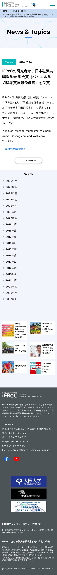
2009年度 (11, 286)
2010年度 (11, 280)
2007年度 (11, 299)
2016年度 (11, 243)
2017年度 (11, 236)
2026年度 (11, 180)
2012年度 (11, 267)
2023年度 (11, 199)
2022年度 (11, 205)
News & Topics (19, 11)
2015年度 (11, 249)
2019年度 (11, 224)
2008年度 (11, 292)
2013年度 (11, 261)
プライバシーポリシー (29, 530)
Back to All (31, 160)
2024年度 (11, 193)
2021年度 (11, 211)
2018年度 (11, 230)
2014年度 (11, 255)
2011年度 (11, 274)
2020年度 (11, 218)
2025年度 (11, 187)
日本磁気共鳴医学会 (14, 149)
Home (4, 11)
